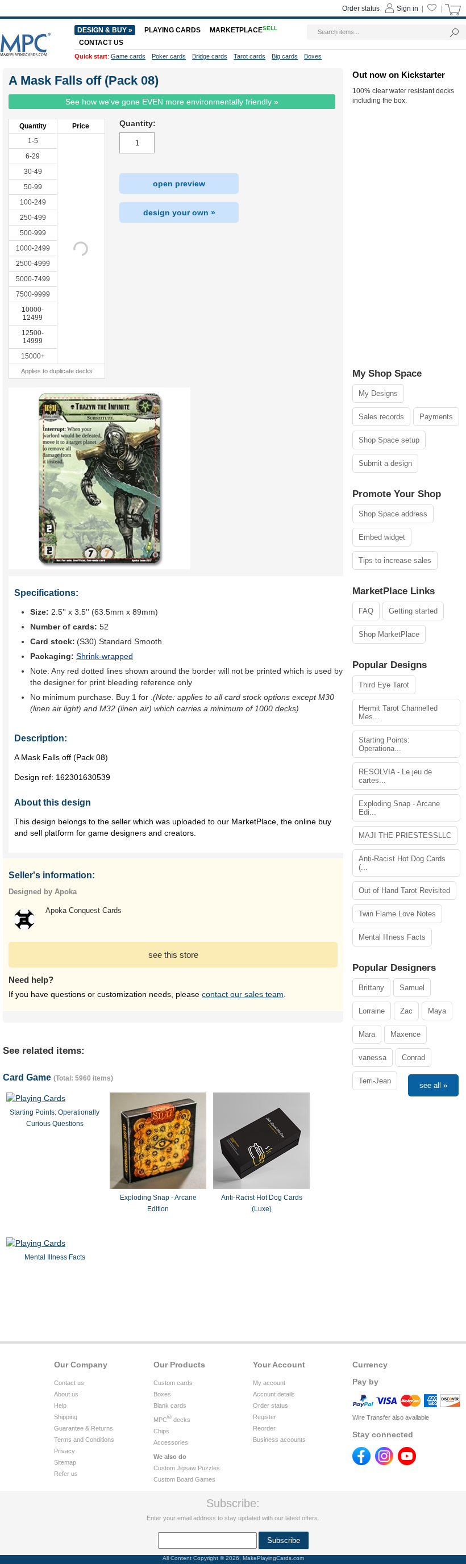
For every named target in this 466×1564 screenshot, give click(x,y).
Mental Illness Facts (392, 937)
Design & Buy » (104, 30)
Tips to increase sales (395, 560)
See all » (433, 1085)
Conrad (413, 1057)
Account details (274, 1394)
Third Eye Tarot (384, 685)
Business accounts (279, 1439)
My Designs (378, 393)
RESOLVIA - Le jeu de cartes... (395, 776)
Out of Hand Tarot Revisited (404, 890)
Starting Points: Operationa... (384, 744)
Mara (367, 1034)
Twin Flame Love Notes (397, 914)
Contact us (69, 1382)
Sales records (381, 416)
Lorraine (372, 1011)
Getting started (413, 611)
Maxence (405, 1034)
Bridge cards (209, 56)
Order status (270, 1405)
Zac (406, 1011)
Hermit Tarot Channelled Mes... (398, 712)
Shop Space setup (389, 440)
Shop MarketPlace (389, 634)
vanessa (372, 1057)
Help (60, 1405)
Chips (161, 1431)
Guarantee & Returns (83, 1428)
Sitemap (65, 1462)
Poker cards (169, 56)
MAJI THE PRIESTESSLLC (405, 835)
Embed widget (382, 537)
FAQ (366, 611)
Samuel (412, 987)
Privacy (64, 1451)
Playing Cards (172, 30)
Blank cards (169, 1405)
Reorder (264, 1428)
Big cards (285, 56)
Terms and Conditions (84, 1439)
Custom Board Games (184, 1479)
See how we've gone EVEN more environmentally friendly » (171, 101)
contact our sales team (243, 994)
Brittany (371, 987)
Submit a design (385, 463)
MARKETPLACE (243, 30)
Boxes (162, 1394)
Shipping (65, 1416)
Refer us (66, 1473)
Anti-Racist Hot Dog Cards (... (402, 862)
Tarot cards (249, 56)
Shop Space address (393, 514)
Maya (437, 1011)
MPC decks (171, 1419)
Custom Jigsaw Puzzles (186, 1468)
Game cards (128, 56)
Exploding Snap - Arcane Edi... (399, 807)
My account (269, 1382)
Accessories (170, 1442)
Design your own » (179, 212)
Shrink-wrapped (104, 656)
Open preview (179, 183)
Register (264, 1416)
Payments (436, 416)
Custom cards (173, 1382)
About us (66, 1394)
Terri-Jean (375, 1081)
